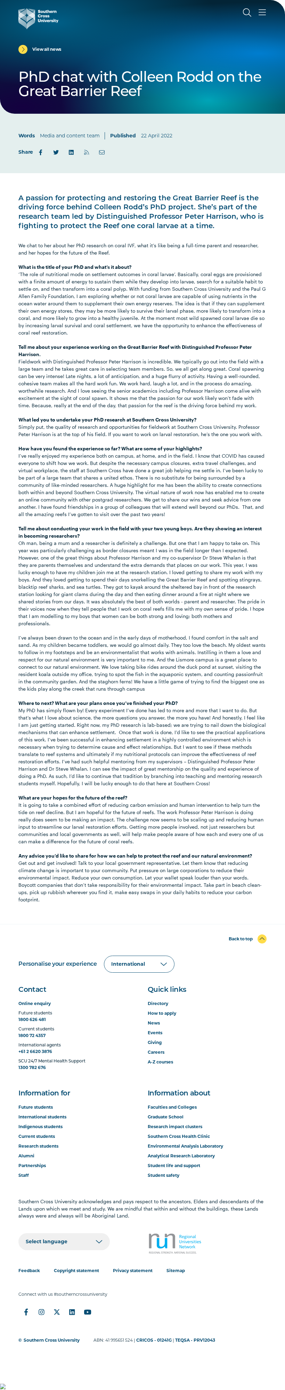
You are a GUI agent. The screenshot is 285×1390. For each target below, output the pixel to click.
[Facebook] (40, 152)
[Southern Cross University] (38, 19)
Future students (35, 1107)
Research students (38, 1146)
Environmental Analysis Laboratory (185, 1146)
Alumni (26, 1155)
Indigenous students (40, 1126)
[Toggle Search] (247, 12)
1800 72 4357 (32, 1035)
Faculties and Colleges (172, 1107)
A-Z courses (160, 1061)
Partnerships (32, 1165)
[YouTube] (87, 1312)
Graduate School (166, 1116)
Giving (155, 1042)
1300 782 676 (32, 1067)
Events (155, 1032)
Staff (23, 1175)
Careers (156, 1052)
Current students (36, 1136)
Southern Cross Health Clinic (179, 1136)
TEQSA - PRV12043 (195, 1340)
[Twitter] (56, 152)
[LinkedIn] (71, 152)
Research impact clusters (175, 1126)
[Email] (101, 152)
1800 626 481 (32, 1019)
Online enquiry (34, 1003)
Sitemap (175, 1270)
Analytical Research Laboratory (181, 1155)
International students (42, 1116)
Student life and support (174, 1165)
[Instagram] (41, 1312)
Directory (158, 1003)
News (154, 1023)
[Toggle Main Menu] (262, 12)
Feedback (29, 1270)
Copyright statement (76, 1270)
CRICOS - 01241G (154, 1340)
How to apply (162, 1013)
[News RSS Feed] (86, 152)
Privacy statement (133, 1270)
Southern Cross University (52, 1340)
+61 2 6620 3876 (35, 1051)
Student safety (163, 1175)
